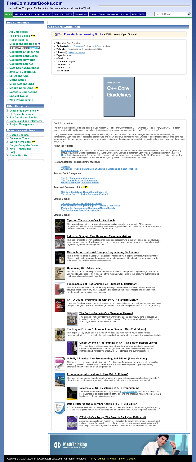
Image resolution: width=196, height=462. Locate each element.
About (101, 458)
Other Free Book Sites (23, 110)
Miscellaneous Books (23, 43)
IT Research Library (21, 114)
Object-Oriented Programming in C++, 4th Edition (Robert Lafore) (118, 342)
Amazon (65, 166)
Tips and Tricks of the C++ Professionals (81, 203)
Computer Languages (23, 55)
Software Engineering (23, 91)
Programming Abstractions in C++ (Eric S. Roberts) (97, 374)
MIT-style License (77, 52)
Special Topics (19, 95)
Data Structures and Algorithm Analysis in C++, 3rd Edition (102, 403)
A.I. (31, 14)
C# (62, 14)
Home (8, 14)
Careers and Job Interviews (26, 121)
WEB (142, 14)
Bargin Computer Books (24, 145)
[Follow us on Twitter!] (25, 48)
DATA (69, 14)
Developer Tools (19, 138)
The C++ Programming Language (78, 178)
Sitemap (111, 458)
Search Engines (19, 135)
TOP (134, 14)
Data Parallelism (129, 391)
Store (122, 458)
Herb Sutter (97, 46)
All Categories (18, 31)
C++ (56, 14)
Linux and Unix (19, 75)
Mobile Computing (21, 87)
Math (23, 14)
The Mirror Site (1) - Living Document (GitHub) (84, 194)
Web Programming (21, 99)
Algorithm (41, 14)
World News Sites (20, 141)
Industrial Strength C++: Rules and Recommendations (99, 236)
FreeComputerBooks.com (35, 3)
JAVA (102, 14)
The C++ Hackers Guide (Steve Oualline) (81, 210)
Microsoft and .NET (21, 83)
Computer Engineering (24, 51)
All (16, 14)
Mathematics (17, 79)
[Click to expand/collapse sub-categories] (7, 52)
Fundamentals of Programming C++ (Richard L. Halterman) (91, 206)
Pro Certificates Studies (24, 117)
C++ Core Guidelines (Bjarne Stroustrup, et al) (84, 192)
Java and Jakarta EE (22, 71)
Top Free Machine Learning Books (80, 34)
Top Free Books (19, 35)
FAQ (12, 152)
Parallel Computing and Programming (80, 182)
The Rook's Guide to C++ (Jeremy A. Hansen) (106, 313)
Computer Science (21, 63)
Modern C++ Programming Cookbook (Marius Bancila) (88, 208)
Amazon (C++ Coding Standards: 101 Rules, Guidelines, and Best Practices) (99, 169)
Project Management (22, 124)
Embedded (81, 14)
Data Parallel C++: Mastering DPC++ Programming (109, 388)
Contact (131, 458)
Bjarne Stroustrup (75, 46)
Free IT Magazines (20, 148)
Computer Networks (22, 59)
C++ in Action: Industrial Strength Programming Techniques (103, 252)
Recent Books (18, 39)
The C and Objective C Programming (79, 180)
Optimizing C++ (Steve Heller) (84, 268)
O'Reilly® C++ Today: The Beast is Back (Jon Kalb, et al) (112, 417)
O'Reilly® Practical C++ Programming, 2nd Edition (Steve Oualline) (107, 358)
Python (125, 14)
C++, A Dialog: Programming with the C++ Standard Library (102, 299)
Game (93, 14)
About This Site (19, 155)
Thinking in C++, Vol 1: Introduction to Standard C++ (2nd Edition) (106, 329)
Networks (112, 14)
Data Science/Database (24, 67)
